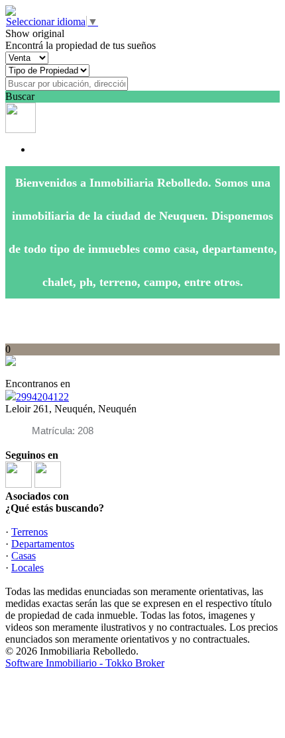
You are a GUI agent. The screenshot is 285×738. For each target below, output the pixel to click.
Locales (27, 567)
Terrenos (29, 531)
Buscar (19, 96)
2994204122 (42, 396)
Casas (23, 555)
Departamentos (42, 543)
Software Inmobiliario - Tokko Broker (84, 663)
